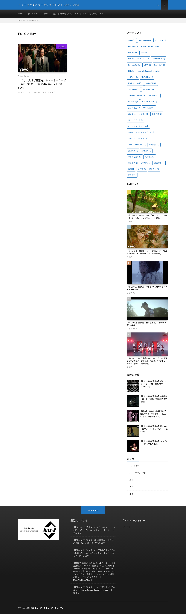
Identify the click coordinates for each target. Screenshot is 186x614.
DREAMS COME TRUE (138, 59)
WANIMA (133, 102)
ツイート (127, 526)
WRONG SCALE (149, 102)
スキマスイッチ (135, 120)
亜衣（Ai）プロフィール (93, 13)
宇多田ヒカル (134, 157)
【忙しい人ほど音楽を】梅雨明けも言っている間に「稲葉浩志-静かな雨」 (154, 399)
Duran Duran (158, 59)
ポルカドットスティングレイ (141, 132)
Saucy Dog (133, 89)
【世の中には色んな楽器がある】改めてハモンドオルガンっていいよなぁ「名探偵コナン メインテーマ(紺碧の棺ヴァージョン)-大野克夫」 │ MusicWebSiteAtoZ (94, 574)
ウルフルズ (149, 108)
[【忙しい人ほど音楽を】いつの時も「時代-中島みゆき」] (133, 446)
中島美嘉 (154, 144)
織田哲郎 (159, 163)
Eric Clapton (134, 65)
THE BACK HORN (136, 95)
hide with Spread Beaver (149, 71)
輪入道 (142, 169)
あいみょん (134, 108)
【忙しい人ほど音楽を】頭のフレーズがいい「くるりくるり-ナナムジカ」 (154, 429)
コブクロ (157, 114)
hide (131, 71)
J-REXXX (133, 77)
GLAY (147, 65)
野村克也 (154, 169)
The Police (153, 95)
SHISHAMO (149, 89)
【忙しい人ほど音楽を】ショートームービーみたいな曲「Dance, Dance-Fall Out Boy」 (42, 84)
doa (144, 52)
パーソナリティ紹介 (138, 473)
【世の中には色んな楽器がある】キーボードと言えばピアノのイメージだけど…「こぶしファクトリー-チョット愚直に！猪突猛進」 (147, 361)
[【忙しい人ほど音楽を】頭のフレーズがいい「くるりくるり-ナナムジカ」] (133, 431)
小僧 (131, 494)
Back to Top (93, 510)
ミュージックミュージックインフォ (49, 608)
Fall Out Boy (25, 76)
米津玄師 (146, 163)
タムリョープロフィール (38, 13)
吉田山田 (146, 151)
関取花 (132, 175)
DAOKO (133, 52)
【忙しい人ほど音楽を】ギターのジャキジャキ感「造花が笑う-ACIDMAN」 (153, 384)
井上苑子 (133, 151)
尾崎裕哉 (150, 157)
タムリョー (133, 293)
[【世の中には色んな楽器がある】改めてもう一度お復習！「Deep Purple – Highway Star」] (133, 416)
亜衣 (63, 46)
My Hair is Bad (135, 83)
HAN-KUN (159, 65)
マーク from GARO (137, 144)
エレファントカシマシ (138, 114)
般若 (131, 169)
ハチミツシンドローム (138, 126)
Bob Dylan (160, 40)
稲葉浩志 (133, 163)
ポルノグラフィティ (137, 138)
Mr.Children (147, 77)
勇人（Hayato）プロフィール (65, 13)
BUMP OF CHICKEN (150, 46)
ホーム (21, 13)
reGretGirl (151, 83)
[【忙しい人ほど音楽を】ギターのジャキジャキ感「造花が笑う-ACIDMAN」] (133, 386)
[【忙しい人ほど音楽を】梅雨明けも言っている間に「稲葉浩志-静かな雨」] (133, 401)
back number (145, 40)
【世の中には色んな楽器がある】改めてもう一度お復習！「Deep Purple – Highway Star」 (153, 414)
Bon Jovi (133, 46)
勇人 (130, 221)
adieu (131, 40)
